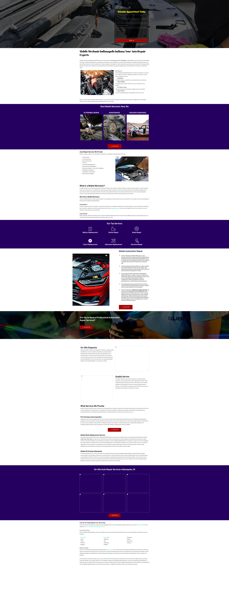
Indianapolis (110, 549)
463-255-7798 (140, 525)
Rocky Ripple (106, 537)
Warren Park (83, 537)
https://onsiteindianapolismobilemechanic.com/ (94, 526)
